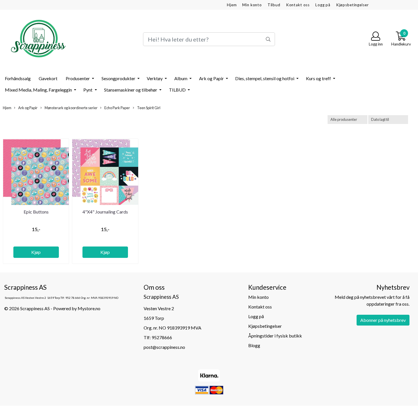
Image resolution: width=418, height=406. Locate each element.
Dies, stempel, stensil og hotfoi (265, 78)
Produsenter (78, 78)
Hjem (232, 5)
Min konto (252, 5)
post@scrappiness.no (164, 347)
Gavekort (48, 78)
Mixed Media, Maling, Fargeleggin (39, 89)
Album (181, 78)
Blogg (254, 345)
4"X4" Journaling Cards (105, 211)
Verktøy (155, 78)
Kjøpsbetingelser (352, 5)
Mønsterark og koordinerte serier (71, 107)
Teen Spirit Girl (148, 107)
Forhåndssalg (18, 78)
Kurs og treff (319, 78)
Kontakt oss (298, 5)
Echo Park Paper (117, 107)
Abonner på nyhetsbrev (383, 320)
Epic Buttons (36, 211)
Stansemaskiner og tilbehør (131, 89)
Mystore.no (89, 308)
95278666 (162, 337)
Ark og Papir (212, 78)
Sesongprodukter (119, 78)
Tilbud (274, 5)
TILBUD (178, 89)
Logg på (322, 5)
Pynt (88, 89)
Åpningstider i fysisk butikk (275, 335)
